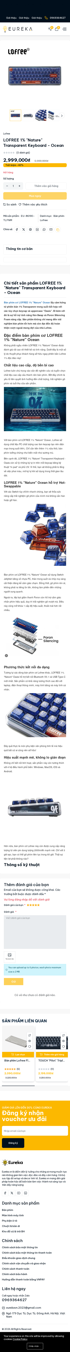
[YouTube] (19, 1193)
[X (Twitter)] (12, 1193)
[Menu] (64, 29)
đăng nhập (21, 899)
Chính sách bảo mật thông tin (20, 1247)
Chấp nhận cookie (36, 1346)
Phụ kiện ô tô (9, 1220)
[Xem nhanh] (29, 1041)
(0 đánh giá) (23, 152)
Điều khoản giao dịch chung (18, 1258)
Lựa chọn (20, 1054)
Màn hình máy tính (13, 1215)
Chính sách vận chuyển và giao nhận (24, 1263)
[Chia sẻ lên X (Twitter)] (23, 229)
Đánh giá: (9, 911)
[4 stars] (36, 905)
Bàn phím (7, 1210)
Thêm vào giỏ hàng (46, 186)
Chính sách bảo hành (14, 1274)
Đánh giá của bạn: (14, 905)
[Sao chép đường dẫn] (57, 229)
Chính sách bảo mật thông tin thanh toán (27, 1252)
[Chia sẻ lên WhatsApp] (44, 229)
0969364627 (58, 17)
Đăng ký (13, 1143)
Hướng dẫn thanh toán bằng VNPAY (23, 1279)
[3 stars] (33, 905)
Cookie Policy (20, 1339)
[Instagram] (25, 1193)
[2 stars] (30, 905)
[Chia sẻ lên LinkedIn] (37, 229)
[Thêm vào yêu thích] (29, 1046)
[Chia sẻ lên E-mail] (51, 229)
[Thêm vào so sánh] (29, 1035)
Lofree (6, 133)
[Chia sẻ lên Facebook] (16, 229)
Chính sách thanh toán (15, 1268)
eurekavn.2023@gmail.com (23, 1307)
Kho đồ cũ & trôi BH (13, 1231)
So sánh (11, 204)
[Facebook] (5, 1193)
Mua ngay (35, 195)
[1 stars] (28, 905)
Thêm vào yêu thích (34, 204)
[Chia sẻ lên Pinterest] (30, 229)
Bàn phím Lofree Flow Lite (21, 1060)
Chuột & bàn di (11, 1226)
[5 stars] (38, 905)
